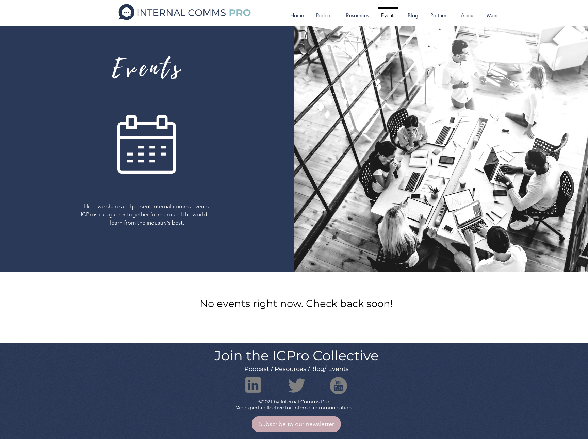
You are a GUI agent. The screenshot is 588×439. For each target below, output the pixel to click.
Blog (317, 369)
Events (338, 369)
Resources (290, 369)
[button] (296, 424)
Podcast (256, 369)
